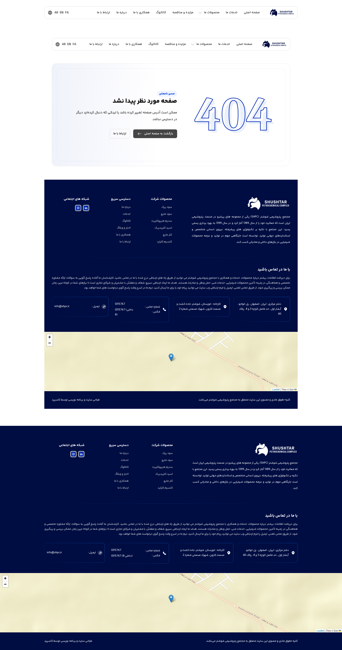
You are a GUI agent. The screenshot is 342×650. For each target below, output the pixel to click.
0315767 (120, 304)
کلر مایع (167, 235)
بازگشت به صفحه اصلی (158, 133)
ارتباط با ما (103, 12)
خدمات (127, 214)
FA (67, 12)
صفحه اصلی (252, 12)
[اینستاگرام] (78, 208)
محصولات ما (211, 12)
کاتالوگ (161, 12)
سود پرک (167, 207)
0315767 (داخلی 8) (124, 312)
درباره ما (121, 12)
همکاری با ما (141, 12)
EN (62, 12)
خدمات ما (232, 12)
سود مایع (166, 214)
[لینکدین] (86, 208)
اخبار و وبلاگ (124, 228)
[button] (171, 357)
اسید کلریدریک (163, 228)
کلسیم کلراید (164, 242)
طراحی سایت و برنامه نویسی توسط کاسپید (76, 400)
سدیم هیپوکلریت (161, 221)
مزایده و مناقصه (182, 12)
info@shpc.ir (61, 306)
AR (56, 12)
